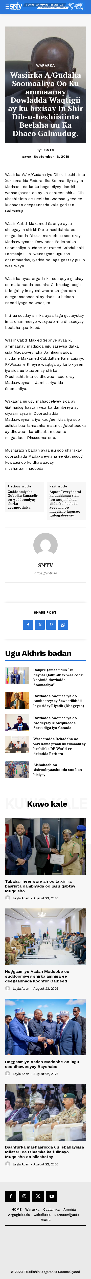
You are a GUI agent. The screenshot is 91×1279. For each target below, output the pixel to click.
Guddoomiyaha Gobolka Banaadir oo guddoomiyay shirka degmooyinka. (23, 500)
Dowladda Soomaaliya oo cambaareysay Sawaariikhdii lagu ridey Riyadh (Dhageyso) (58, 700)
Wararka (45, 65)
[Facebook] (28, 625)
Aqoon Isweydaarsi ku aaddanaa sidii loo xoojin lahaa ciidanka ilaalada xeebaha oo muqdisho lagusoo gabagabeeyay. (65, 503)
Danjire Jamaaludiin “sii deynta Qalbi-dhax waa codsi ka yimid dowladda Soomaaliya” (58, 677)
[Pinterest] (51, 625)
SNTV (49, 150)
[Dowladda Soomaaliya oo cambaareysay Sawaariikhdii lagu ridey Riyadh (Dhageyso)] (17, 700)
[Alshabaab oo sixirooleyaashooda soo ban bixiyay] (17, 769)
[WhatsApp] (63, 625)
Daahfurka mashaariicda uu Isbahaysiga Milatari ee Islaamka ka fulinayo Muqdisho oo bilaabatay (44, 1152)
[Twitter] (40, 625)
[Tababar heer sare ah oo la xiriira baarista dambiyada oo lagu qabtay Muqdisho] (45, 846)
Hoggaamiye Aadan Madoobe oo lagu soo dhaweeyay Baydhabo (42, 1064)
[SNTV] (45, 545)
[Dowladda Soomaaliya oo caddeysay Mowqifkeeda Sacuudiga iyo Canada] (17, 722)
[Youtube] (51, 1196)
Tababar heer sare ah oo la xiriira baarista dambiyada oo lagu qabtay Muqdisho (40, 886)
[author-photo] (8, 898)
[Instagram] (24, 1196)
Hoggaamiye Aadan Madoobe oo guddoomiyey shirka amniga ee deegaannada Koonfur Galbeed (37, 976)
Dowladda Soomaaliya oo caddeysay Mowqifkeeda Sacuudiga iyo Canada (55, 722)
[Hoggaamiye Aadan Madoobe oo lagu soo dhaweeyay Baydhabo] (45, 1027)
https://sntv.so (45, 573)
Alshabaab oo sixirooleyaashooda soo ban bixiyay (57, 769)
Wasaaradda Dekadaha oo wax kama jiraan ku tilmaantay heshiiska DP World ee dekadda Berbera (59, 746)
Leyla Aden (21, 898)
